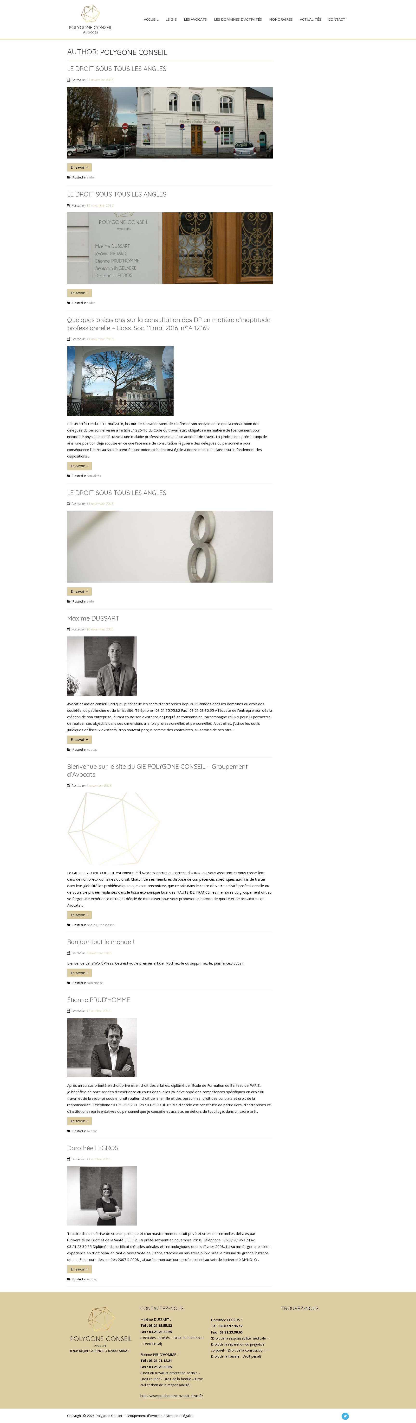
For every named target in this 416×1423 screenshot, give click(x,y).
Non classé (106, 925)
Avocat (92, 749)
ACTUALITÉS (310, 19)
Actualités (94, 476)
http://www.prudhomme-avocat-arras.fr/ (171, 1395)
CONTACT (336, 19)
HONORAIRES (281, 19)
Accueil (92, 925)
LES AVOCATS (195, 19)
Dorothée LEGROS (92, 1148)
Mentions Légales (179, 1415)
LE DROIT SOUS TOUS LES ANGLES (116, 69)
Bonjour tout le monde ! (100, 942)
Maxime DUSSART (93, 618)
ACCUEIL (151, 19)
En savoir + (79, 167)
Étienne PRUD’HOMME (98, 1000)
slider (91, 177)
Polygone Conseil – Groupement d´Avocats (129, 1415)
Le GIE (171, 19)
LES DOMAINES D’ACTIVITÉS (238, 19)
